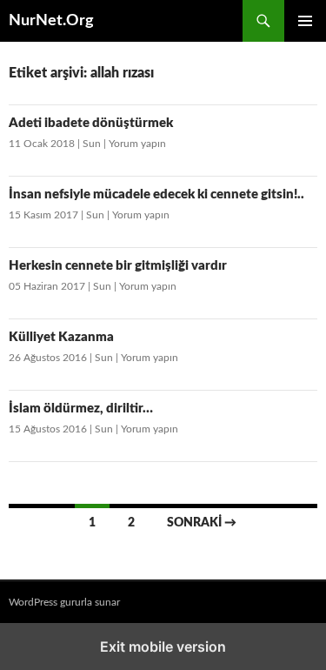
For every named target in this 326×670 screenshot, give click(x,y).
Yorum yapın (137, 143)
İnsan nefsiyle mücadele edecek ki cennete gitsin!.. (156, 194)
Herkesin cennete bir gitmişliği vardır (118, 265)
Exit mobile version (163, 646)
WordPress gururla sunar (64, 602)
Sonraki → (201, 523)
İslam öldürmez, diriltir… (81, 408)
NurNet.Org (51, 21)
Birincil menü (305, 21)
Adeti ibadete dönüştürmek (91, 123)
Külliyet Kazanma (61, 337)
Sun (92, 143)
